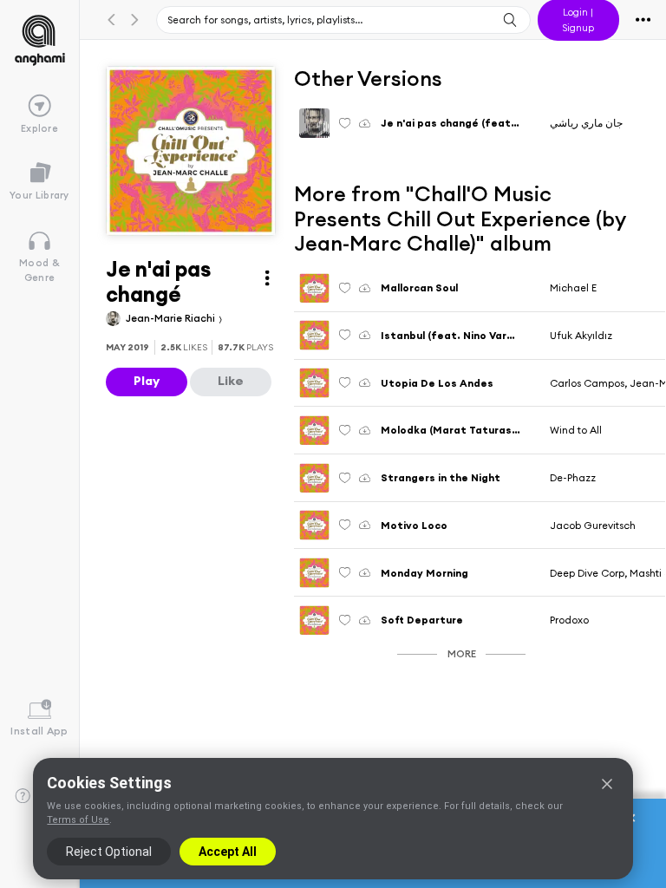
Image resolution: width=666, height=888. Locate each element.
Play (147, 380)
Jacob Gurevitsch (593, 525)
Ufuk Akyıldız (581, 335)
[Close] (607, 784)
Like (231, 380)
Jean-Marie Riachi (172, 317)
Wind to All (576, 429)
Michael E (573, 287)
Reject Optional (109, 852)
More (461, 653)
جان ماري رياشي (586, 122)
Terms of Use (78, 820)
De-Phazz (573, 477)
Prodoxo (569, 619)
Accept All (228, 852)
